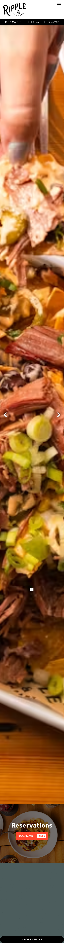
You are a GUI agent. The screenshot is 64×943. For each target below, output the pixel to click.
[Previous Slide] (5, 426)
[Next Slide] (58, 426)
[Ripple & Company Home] (14, 9)
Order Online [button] (32, 939)
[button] (32, 859)
